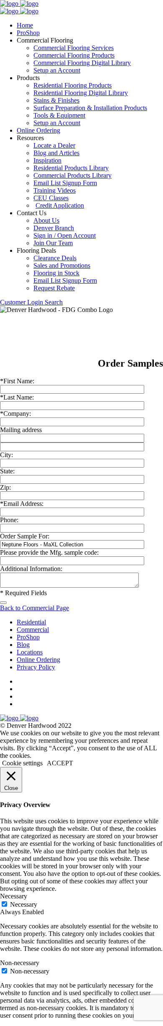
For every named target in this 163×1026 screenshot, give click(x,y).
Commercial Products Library (72, 175)
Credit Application (60, 205)
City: (6, 454)
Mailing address (21, 429)
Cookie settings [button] (22, 763)
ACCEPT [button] (60, 763)
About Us (46, 220)
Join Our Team (53, 242)
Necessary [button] (13, 896)
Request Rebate (54, 288)
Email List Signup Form (65, 182)
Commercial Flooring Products (74, 55)
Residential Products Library (71, 167)
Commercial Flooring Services (73, 47)
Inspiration (47, 160)
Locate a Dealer (54, 145)
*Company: (15, 413)
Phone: (9, 519)
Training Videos (54, 190)
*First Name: (17, 381)
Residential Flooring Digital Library (80, 92)
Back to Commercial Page (34, 607)
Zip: (5, 487)
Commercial (33, 629)
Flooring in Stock (56, 273)
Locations (30, 652)
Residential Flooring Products (72, 85)
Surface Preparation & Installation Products (90, 107)
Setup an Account (56, 70)
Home (25, 25)
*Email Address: (21, 503)
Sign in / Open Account (64, 235)
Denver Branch (53, 227)
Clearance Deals (54, 258)
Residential (31, 622)
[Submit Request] (3, 602)
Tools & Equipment (59, 115)
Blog (23, 644)
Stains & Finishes (56, 100)
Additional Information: (31, 568)
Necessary (23, 904)
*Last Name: (17, 397)
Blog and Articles (56, 152)
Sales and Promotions (61, 265)
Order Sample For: (24, 536)
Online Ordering (38, 130)
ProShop (28, 32)
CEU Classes (51, 197)
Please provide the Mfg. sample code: (49, 552)
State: (7, 471)
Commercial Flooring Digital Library (82, 62)
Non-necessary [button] (19, 962)
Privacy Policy (36, 667)
